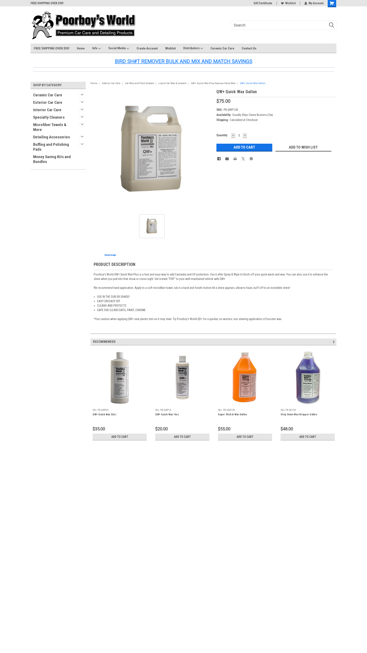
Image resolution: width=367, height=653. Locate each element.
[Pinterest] (251, 158)
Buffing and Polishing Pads (51, 147)
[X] (243, 158)
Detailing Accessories (51, 137)
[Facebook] (219, 158)
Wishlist (290, 3)
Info (95, 48)
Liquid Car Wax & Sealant (172, 83)
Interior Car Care (47, 109)
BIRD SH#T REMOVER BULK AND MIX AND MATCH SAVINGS (183, 61)
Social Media (117, 48)
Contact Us (249, 48)
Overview (110, 255)
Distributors (191, 48)
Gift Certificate (263, 3)
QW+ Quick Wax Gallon (252, 83)
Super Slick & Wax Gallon (232, 414)
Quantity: (222, 135)
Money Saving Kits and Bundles (52, 159)
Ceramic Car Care (222, 48)
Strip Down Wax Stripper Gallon (299, 414)
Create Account (147, 48)
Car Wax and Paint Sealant (139, 83)
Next (334, 341)
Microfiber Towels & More (49, 127)
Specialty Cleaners (49, 117)
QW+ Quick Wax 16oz (167, 414)
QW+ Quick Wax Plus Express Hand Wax (213, 83)
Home (81, 48)
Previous (330, 341)
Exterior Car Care (47, 102)
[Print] (235, 158)
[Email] (227, 158)
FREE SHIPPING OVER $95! (47, 3)
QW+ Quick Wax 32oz (104, 414)
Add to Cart (119, 436)
